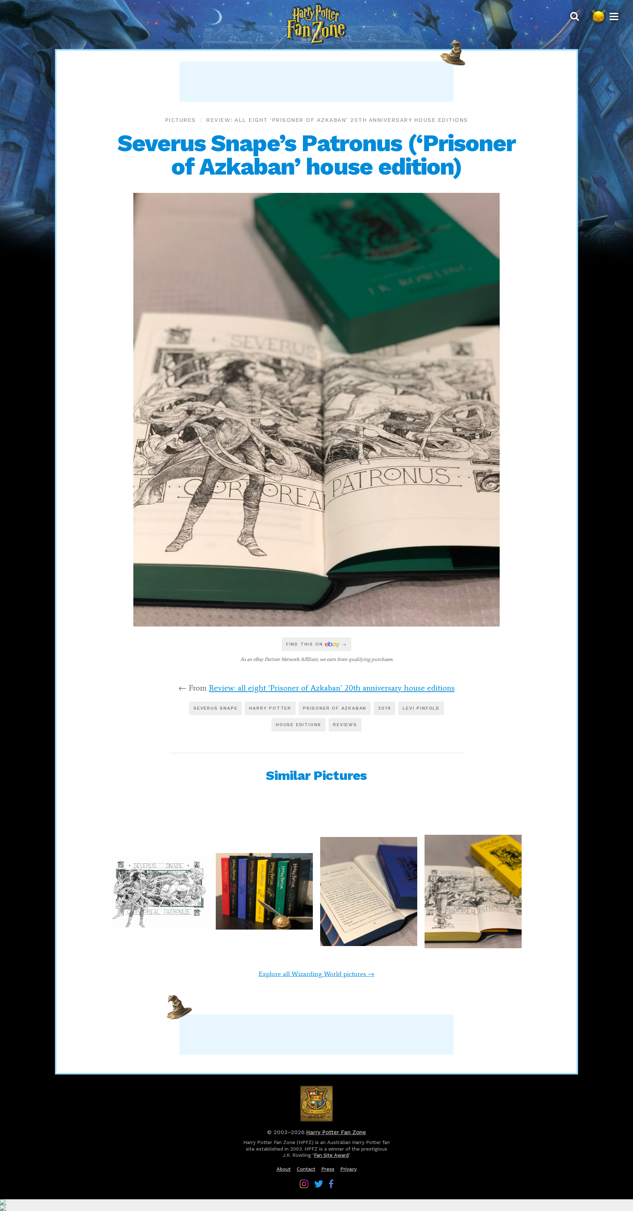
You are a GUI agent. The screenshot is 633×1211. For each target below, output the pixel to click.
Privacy (348, 1169)
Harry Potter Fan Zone (336, 1132)
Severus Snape (215, 708)
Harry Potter (270, 708)
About (284, 1169)
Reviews (345, 724)
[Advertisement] (316, 81)
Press (327, 1169)
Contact (306, 1169)
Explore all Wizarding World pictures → (316, 974)
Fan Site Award (331, 1155)
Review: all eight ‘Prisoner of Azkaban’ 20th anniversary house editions (337, 120)
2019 (384, 708)
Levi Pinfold (421, 708)
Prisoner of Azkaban (334, 708)
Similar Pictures (316, 775)
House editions (298, 724)
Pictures (180, 120)
